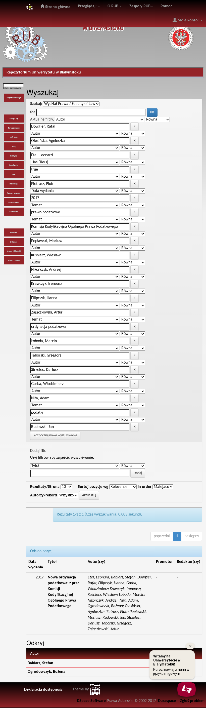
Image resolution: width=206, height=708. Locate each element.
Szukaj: (36, 104)
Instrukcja (14, 184)
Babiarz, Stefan (40, 663)
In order (144, 487)
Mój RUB (13, 137)
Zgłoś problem (192, 701)
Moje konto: (188, 20)
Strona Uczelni (14, 261)
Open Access (14, 203)
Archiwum (13, 212)
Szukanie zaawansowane (12, 88)
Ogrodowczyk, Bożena (46, 672)
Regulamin (13, 165)
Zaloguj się (13, 119)
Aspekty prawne (13, 193)
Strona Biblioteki (14, 251)
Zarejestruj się (14, 128)
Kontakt (13, 233)
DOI (13, 175)
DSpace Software (91, 701)
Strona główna (57, 7)
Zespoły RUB (139, 6)
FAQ (13, 147)
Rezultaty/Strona (45, 487)
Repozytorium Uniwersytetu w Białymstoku (44, 72)
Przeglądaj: (87, 6)
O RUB (113, 6)
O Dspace (13, 242)
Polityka (13, 156)
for (32, 112)
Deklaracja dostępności (44, 690)
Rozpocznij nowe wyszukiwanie (55, 435)
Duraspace (167, 701)
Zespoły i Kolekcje (13, 98)
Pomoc (166, 6)
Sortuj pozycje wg (93, 487)
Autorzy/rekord (43, 495)
